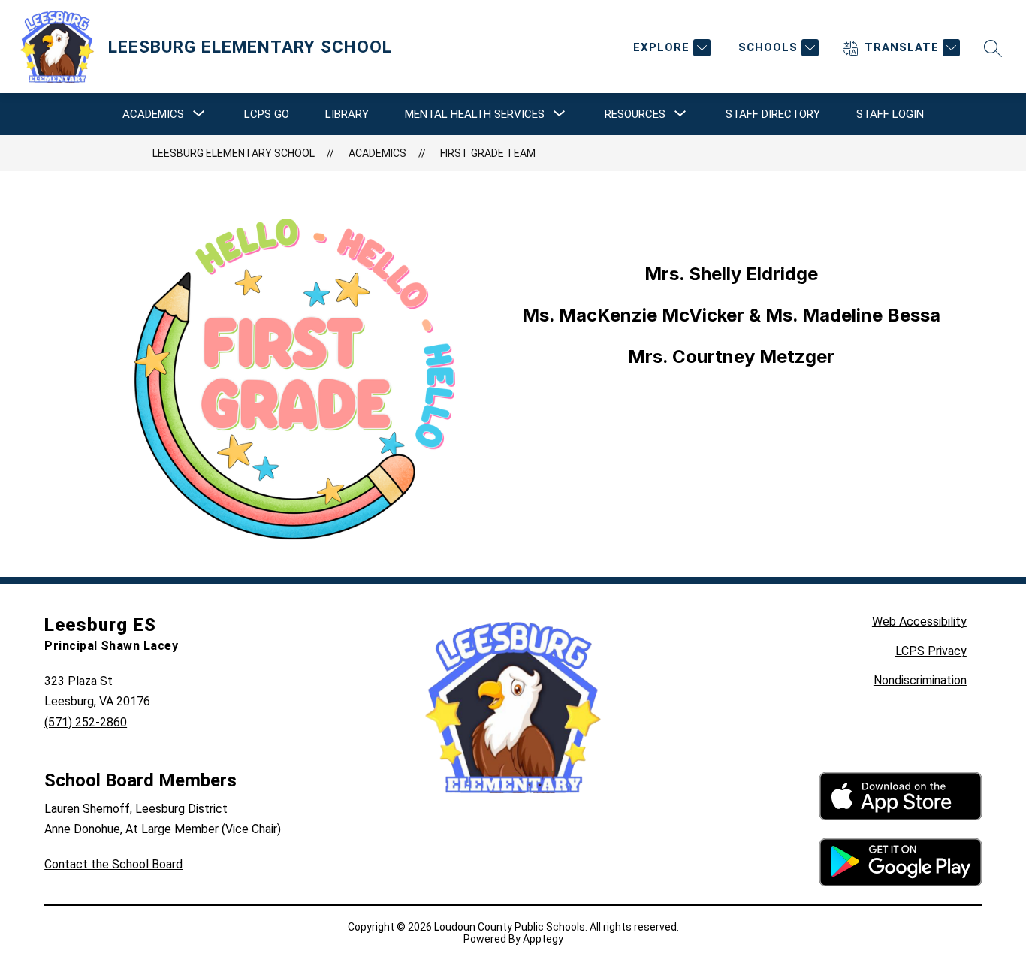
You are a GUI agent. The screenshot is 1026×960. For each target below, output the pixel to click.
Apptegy (543, 939)
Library (347, 114)
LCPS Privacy (931, 651)
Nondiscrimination (920, 680)
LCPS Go (266, 114)
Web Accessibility (919, 621)
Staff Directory (773, 114)
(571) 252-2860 (85, 722)
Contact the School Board (113, 864)
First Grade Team (488, 153)
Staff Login (890, 114)
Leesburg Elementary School (233, 153)
